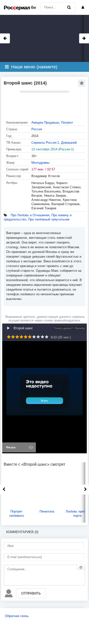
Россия (36, 129)
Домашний (69, 142)
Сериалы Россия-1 (45, 142)
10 (46, 337)
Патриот (67, 122)
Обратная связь (17, 616)
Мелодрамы (40, 162)
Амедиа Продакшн (45, 122)
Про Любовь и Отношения (30, 215)
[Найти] (69, 7)
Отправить (31, 593)
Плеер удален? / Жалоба (69, 328)
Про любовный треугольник (48, 219)
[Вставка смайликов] (81, 567)
